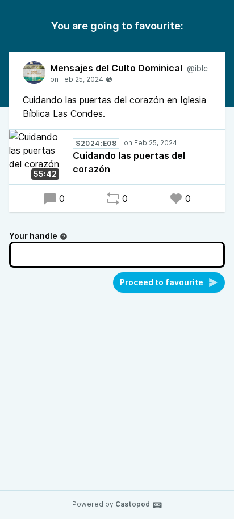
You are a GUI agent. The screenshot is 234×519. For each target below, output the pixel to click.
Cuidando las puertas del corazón (129, 162)
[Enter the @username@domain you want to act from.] (64, 236)
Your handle (33, 235)
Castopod (132, 504)
